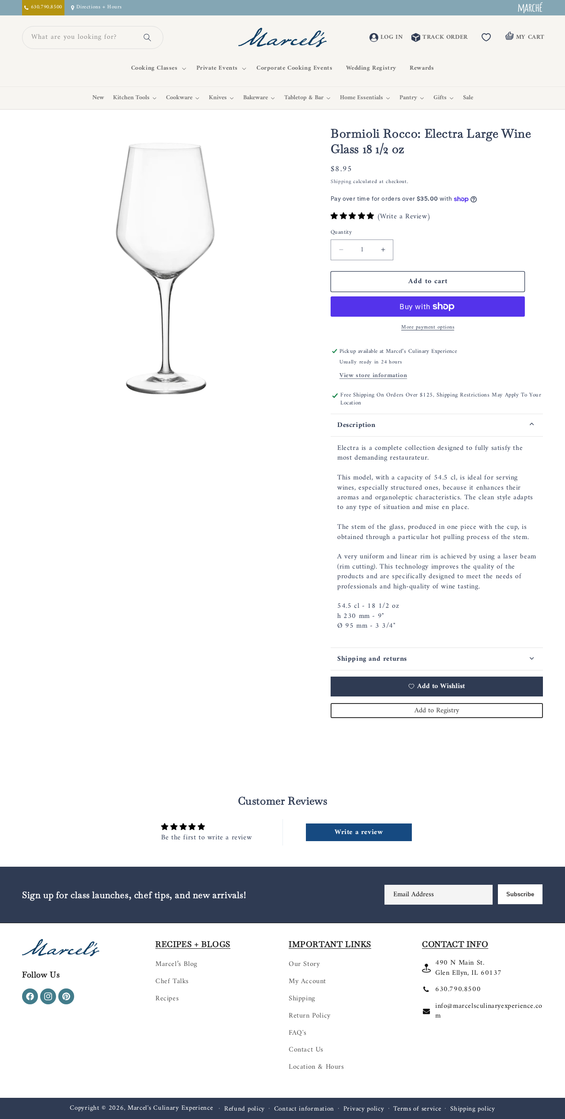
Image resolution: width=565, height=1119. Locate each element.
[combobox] (82, 37)
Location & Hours (316, 1067)
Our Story (304, 964)
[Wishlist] (486, 37)
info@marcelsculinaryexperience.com (488, 1011)
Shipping (341, 182)
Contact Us (306, 1050)
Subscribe (520, 894)
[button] (157, 68)
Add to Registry (436, 710)
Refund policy (244, 1109)
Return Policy (310, 1016)
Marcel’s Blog (176, 964)
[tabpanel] (437, 542)
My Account (307, 981)
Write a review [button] (359, 832)
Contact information (304, 1109)
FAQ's (298, 1033)
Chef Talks (172, 981)
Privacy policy (363, 1109)
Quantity (341, 232)
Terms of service (417, 1109)
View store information (373, 375)
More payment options (427, 328)
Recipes (167, 998)
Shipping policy (472, 1109)
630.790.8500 (458, 989)
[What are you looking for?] (147, 37)
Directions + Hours (98, 7)
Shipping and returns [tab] (372, 659)
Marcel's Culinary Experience (170, 1108)
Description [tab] (356, 425)
